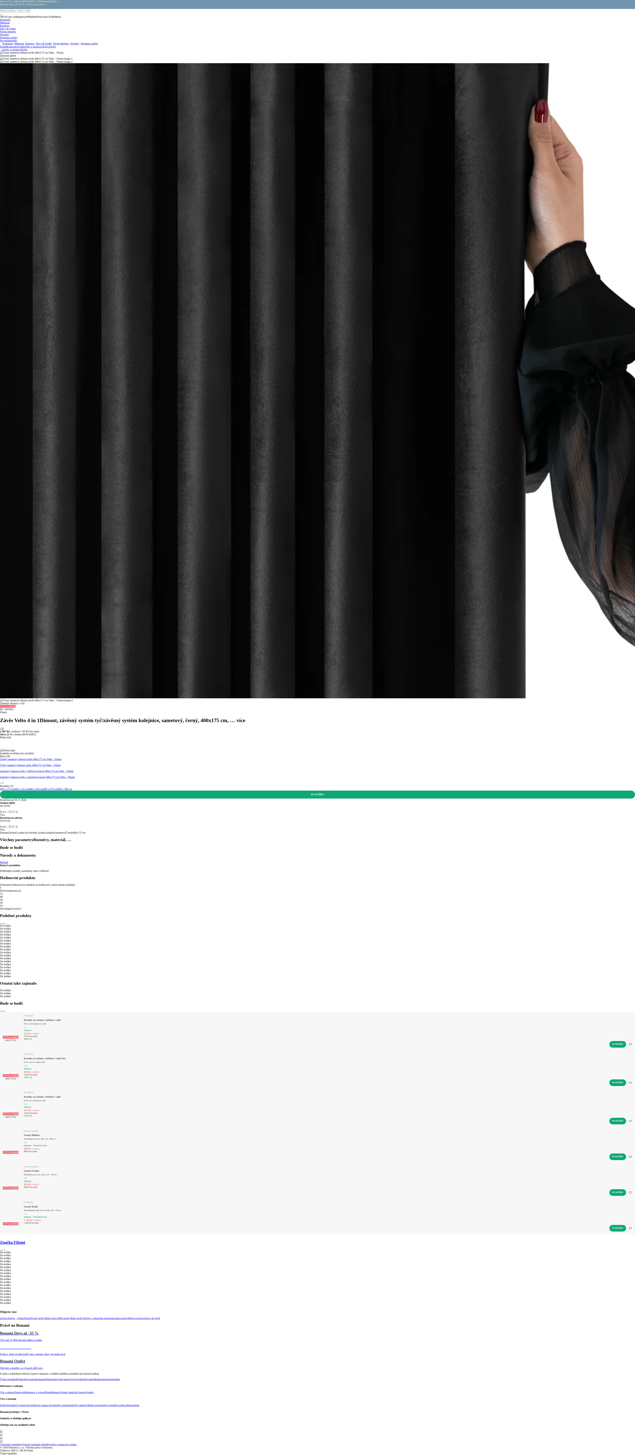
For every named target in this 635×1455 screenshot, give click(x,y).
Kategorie (12, 46)
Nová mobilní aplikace (115, 1405)
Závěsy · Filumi (16, 1318)
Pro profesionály (66, 1405)
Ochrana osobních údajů (34, 1444)
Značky (27, 1405)
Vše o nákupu (7, 1392)
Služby (3, 1405)
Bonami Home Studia (63, 1392)
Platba (48, 1392)
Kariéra (54, 1405)
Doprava (19, 1392)
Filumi (27, 1318)
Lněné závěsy (120, 1318)
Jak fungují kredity (84, 1392)
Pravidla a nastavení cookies (62, 1444)
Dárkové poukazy (40, 1405)
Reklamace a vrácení (34, 1392)
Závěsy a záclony (32, 46)
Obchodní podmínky (11, 1444)
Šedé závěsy (76, 1318)
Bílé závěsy (64, 1318)
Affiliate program (94, 1405)
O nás (20, 1405)
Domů (3, 46)
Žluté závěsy (51, 1318)
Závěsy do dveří (151, 1318)
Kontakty (12, 1405)
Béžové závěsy (135, 1318)
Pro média (80, 1405)
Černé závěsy (38, 1318)
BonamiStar (133, 1405)
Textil (20, 46)
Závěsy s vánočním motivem (98, 1318)
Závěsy (52, 46)
